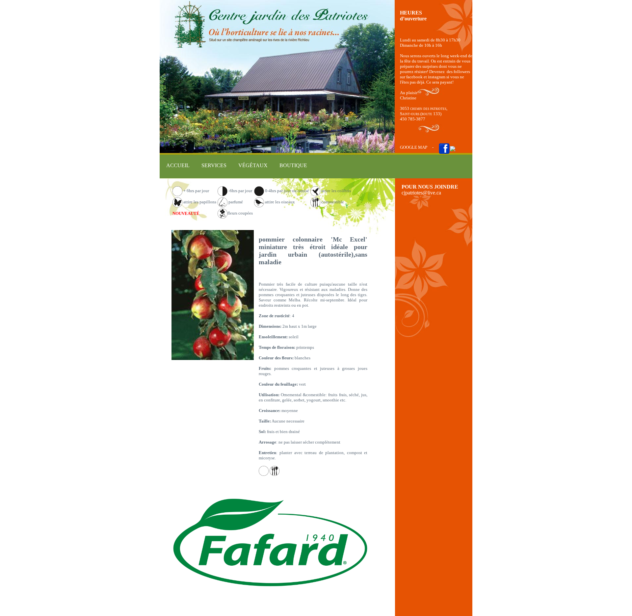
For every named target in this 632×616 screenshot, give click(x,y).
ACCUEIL (178, 165)
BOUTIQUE (293, 165)
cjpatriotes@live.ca (421, 192)
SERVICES (213, 165)
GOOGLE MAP (413, 147)
